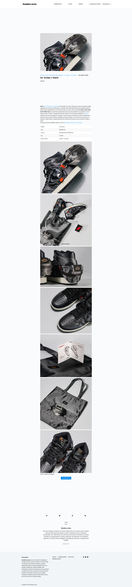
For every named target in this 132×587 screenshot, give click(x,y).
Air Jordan (66, 75)
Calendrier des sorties (95, 4)
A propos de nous (62, 556)
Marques (81, 4)
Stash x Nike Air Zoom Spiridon (51, 106)
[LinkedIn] (85, 515)
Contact (54, 556)
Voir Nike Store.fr (66, 478)
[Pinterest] (72, 515)
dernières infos (58, 4)
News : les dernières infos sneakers (54, 75)
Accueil (42, 75)
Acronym (86, 113)
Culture (70, 4)
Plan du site (71, 556)
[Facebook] (46, 515)
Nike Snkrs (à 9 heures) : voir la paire (73, 122)
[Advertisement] (66, 18)
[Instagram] (87, 557)
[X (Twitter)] (59, 515)
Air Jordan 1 (74, 75)
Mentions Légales (56, 558)
